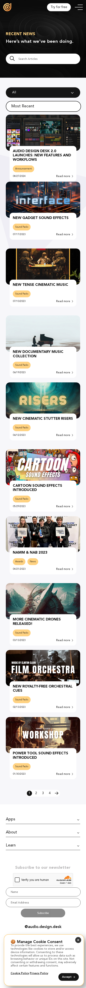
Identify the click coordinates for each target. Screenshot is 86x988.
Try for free (59, 7)
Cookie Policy (20, 973)
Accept (67, 977)
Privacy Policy (39, 973)
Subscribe (43, 913)
